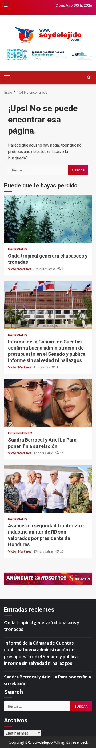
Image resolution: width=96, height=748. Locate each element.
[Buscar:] (38, 170)
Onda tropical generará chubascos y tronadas (48, 219)
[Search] (88, 77)
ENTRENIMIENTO (20, 433)
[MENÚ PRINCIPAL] (9, 77)
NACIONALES (17, 249)
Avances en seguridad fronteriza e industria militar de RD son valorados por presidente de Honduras (48, 489)
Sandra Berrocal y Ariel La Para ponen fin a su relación (48, 403)
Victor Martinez (20, 269)
